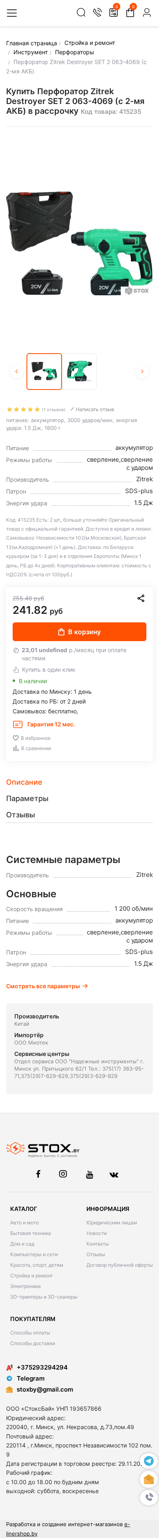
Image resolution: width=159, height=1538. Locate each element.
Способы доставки (32, 1343)
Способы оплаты (30, 1333)
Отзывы (95, 1254)
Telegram (30, 1378)
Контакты (97, 1244)
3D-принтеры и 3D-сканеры (43, 1297)
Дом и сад (22, 1244)
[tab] (79, 782)
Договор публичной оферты (119, 1265)
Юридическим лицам (111, 1222)
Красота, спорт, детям (36, 1265)
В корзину (84, 632)
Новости (96, 1233)
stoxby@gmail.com (45, 1389)
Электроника (25, 1286)
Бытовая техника (30, 1233)
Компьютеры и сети (34, 1254)
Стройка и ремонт (31, 1275)
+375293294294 (42, 1367)
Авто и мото (24, 1222)
